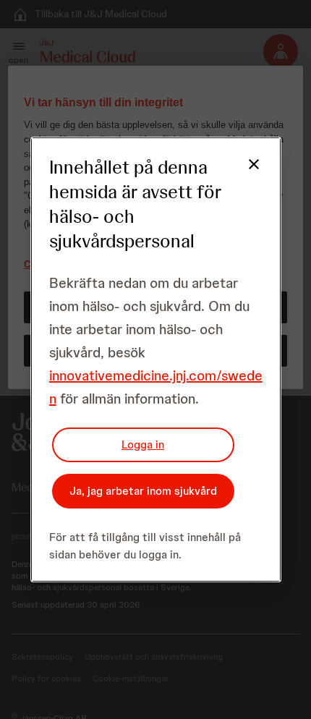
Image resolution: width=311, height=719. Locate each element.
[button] (245, 173)
